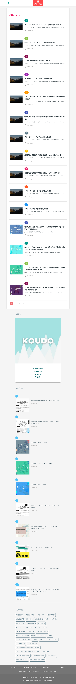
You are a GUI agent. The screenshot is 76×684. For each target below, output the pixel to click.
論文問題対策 (32, 623)
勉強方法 (20, 615)
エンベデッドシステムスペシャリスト (28, 652)
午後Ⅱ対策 (30, 615)
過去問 (35, 639)
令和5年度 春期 (32, 644)
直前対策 (54, 619)
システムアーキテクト (23, 639)
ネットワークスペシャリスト (49, 639)
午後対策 (42, 623)
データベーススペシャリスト (25, 631)
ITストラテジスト (41, 627)
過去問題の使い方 (42, 631)
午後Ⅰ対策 (41, 615)
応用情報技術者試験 (42, 619)
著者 (62, 667)
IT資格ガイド (14, 667)
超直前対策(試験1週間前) (38, 659)
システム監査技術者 (23, 635)
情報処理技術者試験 (23, 656)
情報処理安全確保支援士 (25, 619)
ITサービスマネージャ (38, 635)
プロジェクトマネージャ (25, 627)
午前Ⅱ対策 (51, 615)
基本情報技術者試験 (38, 656)
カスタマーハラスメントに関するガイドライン (43, 671)
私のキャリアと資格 (30, 667)
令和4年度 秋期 (51, 656)
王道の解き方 (21, 644)
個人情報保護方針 (24, 671)
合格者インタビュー (22, 659)
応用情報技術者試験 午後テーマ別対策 (28, 648)
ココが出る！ (46, 652)
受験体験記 (46, 667)
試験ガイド (20, 623)
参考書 (50, 635)
